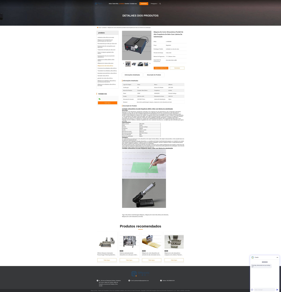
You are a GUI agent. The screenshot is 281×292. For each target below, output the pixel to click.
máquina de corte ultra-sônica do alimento (156, 214)
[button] (99, 245)
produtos (121, 3)
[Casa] (98, 3)
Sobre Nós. (115, 3)
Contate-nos (133, 3)
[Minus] (277, 257)
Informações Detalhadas (132, 75)
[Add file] (252, 289)
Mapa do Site (94, 290)
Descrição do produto (154, 75)
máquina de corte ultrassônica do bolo (132, 216)
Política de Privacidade (103, 290)
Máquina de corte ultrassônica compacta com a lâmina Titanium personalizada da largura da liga (173, 254)
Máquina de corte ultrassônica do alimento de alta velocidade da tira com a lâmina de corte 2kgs (151, 254)
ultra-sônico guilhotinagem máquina (134, 214)
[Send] (277, 289)
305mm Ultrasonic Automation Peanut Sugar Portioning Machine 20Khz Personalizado (106, 254)
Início (110, 3)
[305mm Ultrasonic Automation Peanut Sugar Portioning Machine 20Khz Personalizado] (106, 242)
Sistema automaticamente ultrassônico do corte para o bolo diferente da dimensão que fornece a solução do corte (129, 254)
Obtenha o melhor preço (161, 68)
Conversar (144, 3)
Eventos (127, 3)
